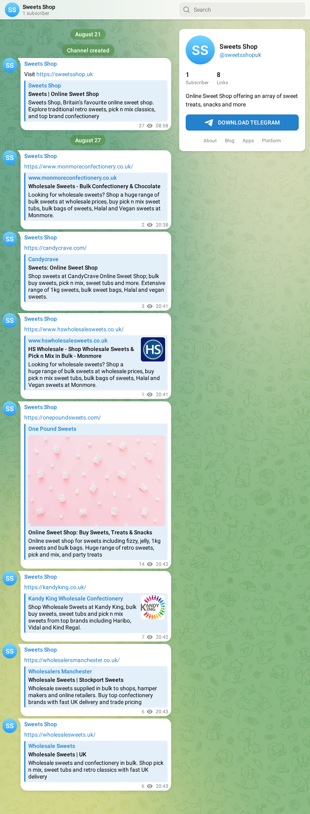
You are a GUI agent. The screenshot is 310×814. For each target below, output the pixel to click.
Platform (271, 140)
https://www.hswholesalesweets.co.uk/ (74, 329)
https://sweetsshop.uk (64, 74)
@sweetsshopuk (240, 55)
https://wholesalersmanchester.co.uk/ (72, 660)
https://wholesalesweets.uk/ (60, 734)
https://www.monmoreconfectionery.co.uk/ (78, 166)
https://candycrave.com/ (55, 248)
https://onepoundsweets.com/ (62, 417)
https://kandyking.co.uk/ (55, 587)
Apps (248, 140)
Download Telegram (249, 122)
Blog (230, 140)
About (210, 140)
